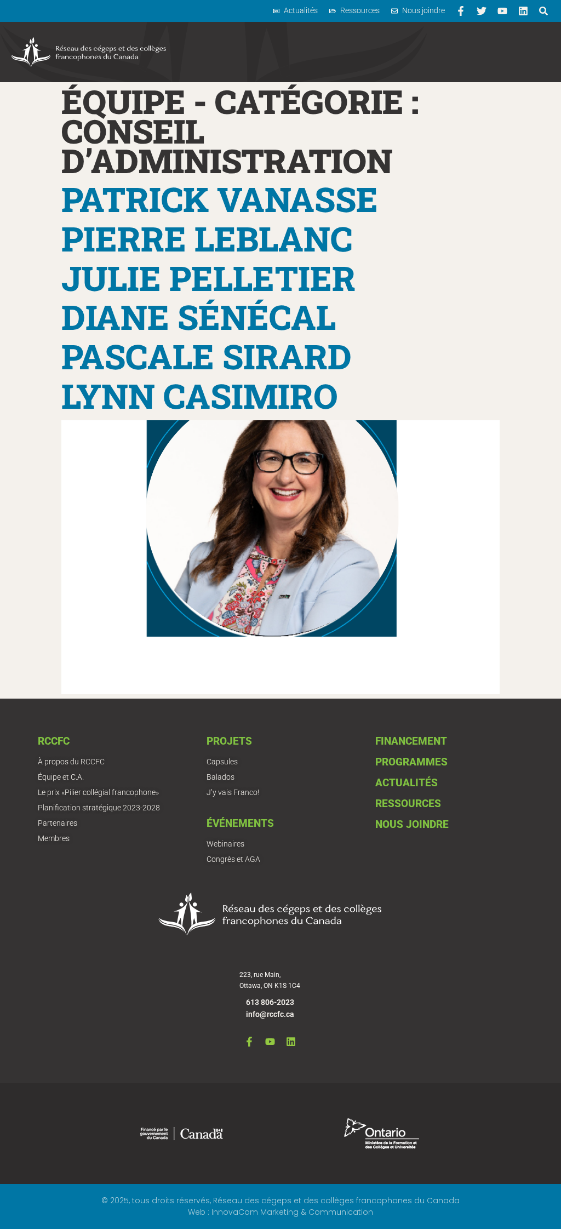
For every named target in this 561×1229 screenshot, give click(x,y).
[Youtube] (502, 11)
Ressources (408, 803)
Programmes (411, 762)
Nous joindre (412, 824)
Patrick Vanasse (219, 198)
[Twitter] (481, 11)
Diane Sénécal (198, 316)
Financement (411, 741)
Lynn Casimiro (199, 395)
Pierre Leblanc (206, 238)
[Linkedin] (523, 11)
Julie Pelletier (208, 277)
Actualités (406, 782)
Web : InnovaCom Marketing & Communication (280, 1212)
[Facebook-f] (461, 11)
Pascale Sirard (206, 356)
